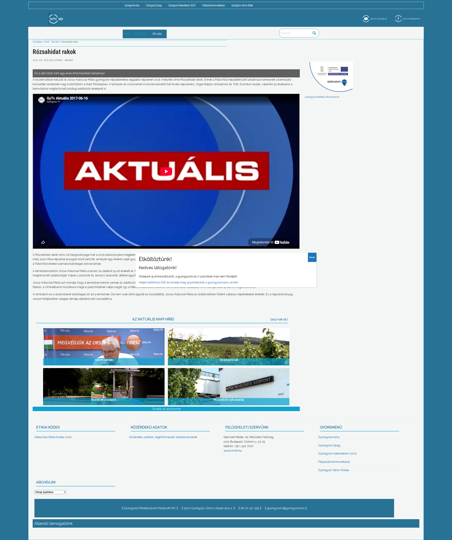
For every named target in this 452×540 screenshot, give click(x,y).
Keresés (314, 33)
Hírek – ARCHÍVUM (135, 33)
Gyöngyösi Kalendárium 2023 (181, 5)
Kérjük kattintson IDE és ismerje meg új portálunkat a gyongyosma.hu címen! (188, 282)
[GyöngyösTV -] (56, 18)
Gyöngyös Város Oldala (242, 5)
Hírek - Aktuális (51, 42)
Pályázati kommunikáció (213, 5)
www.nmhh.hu (233, 450)
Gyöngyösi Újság (154, 5)
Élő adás (157, 33)
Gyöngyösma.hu (131, 5)
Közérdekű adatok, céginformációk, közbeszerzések (163, 437)
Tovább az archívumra (166, 409)
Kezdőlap (37, 42)
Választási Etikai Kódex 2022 (53, 437)
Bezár (312, 257)
